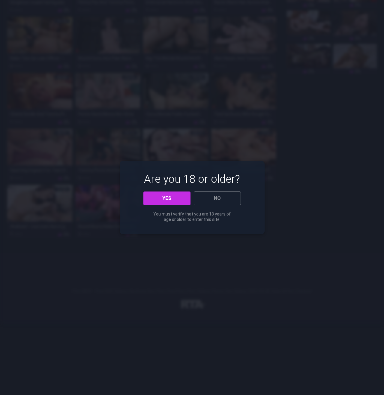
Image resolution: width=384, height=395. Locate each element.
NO (217, 198)
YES (166, 198)
